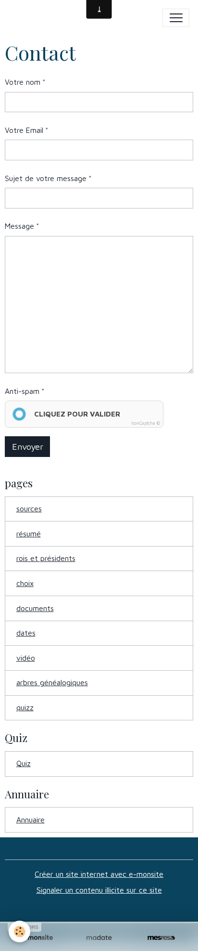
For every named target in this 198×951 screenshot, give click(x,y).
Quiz (23, 763)
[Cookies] (19, 931)
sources (29, 508)
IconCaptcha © (145, 423)
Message (19, 225)
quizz (25, 707)
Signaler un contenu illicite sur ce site (99, 890)
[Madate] (99, 937)
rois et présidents (45, 558)
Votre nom (22, 82)
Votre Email (24, 130)
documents (35, 608)
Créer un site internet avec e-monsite (99, 874)
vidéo (25, 657)
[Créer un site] (37, 937)
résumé (28, 533)
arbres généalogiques (52, 682)
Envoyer (27, 447)
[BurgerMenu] (175, 18)
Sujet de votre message (46, 178)
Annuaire (30, 819)
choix (25, 583)
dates (26, 632)
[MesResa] (161, 937)
